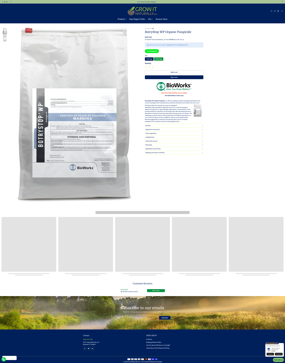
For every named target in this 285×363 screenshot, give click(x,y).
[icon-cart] (278, 10)
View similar (270, 354)
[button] (174, 72)
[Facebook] (2, 2)
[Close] (15, 358)
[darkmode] (282, 10)
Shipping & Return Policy (153, 342)
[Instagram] (5, 2)
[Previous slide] (10, 1)
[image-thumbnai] (4, 31)
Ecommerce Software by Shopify (152, 362)
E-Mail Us (149, 339)
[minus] (146, 67)
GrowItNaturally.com (134, 362)
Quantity (148, 63)
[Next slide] (282, 1)
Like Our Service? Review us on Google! (158, 345)
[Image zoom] (74, 115)
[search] (271, 10)
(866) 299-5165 (88, 339)
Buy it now (174, 77)
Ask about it (278, 354)
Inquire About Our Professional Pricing (157, 348)
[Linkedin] (7, 2)
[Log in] (274, 10)
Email (118, 318)
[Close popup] (282, 344)
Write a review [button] (156, 290)
